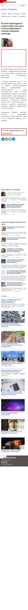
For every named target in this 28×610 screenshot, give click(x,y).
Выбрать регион (4, 462)
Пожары (14, 16)
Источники (16, 14)
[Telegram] (10, 139)
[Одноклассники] (6, 139)
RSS (11, 464)
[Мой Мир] (13, 139)
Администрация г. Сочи (16, 130)
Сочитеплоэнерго (17, 102)
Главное (3, 14)
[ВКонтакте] (3, 139)
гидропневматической (19, 69)
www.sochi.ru (6, 47)
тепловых (6, 73)
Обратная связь (4, 461)
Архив (10, 14)
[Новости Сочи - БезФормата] (8, 1)
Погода (23, 14)
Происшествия (5, 16)
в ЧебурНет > (22, 16)
